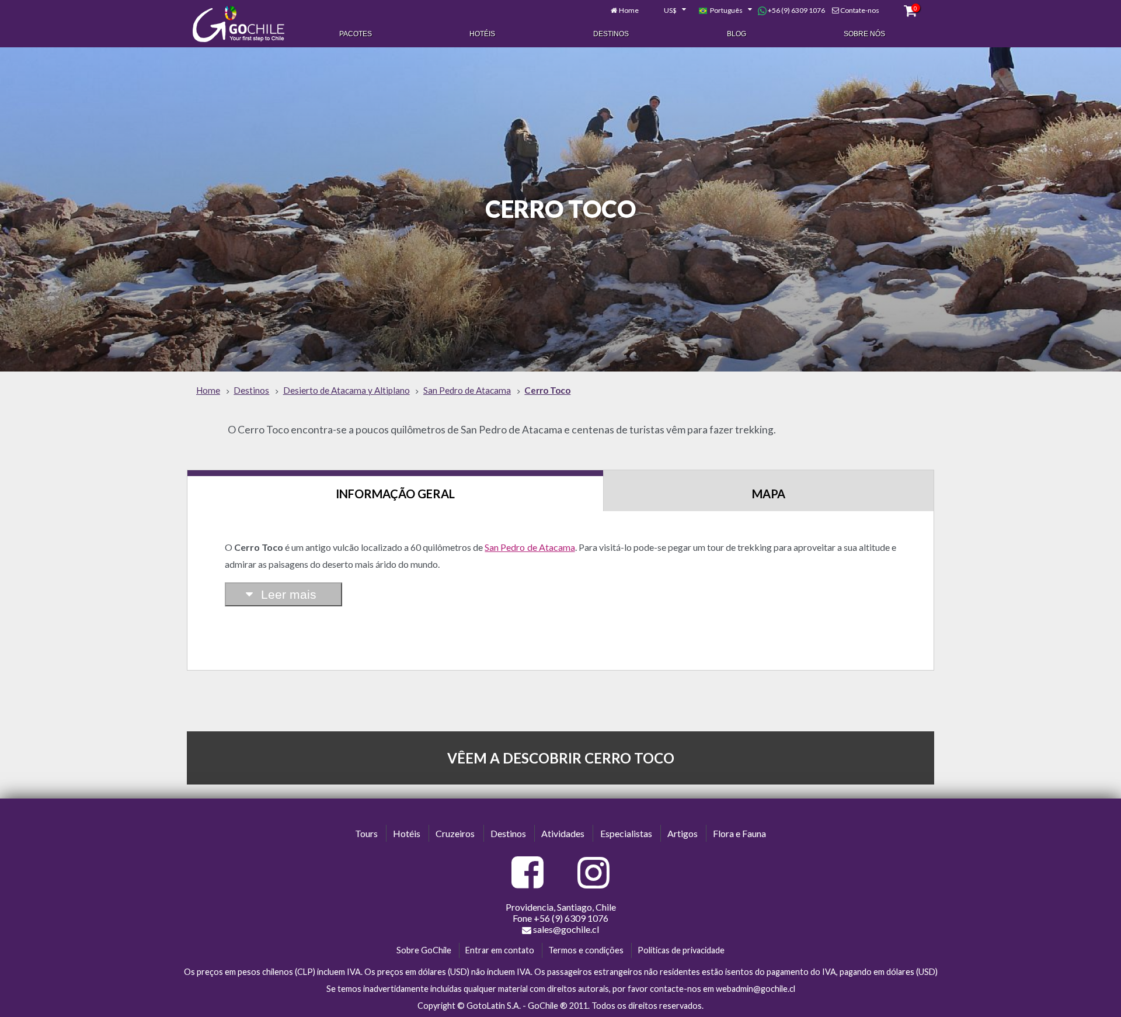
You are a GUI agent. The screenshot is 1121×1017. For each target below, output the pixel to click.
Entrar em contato (499, 950)
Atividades (562, 833)
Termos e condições (586, 950)
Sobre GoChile (423, 950)
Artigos (682, 833)
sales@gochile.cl (566, 929)
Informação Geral (395, 494)
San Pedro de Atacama (530, 547)
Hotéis (482, 34)
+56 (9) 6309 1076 (796, 10)
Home (629, 10)
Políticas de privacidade (681, 950)
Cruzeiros (455, 833)
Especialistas (626, 833)
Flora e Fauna (739, 833)
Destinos (611, 34)
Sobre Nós (864, 34)
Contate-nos (859, 10)
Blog (736, 34)
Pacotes (355, 34)
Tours (366, 833)
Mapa (768, 494)
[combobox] (668, 10)
